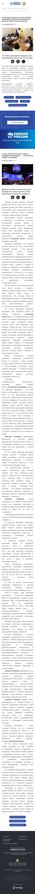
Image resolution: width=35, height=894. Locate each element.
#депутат (24, 101)
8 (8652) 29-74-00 (17, 850)
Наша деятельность (13, 8)
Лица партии (22, 836)
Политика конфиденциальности (17, 876)
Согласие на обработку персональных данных (17, 879)
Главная (4, 8)
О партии (6, 836)
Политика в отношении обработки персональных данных (17, 878)
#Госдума (9, 97)
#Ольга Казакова (11, 101)
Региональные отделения (7, 840)
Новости (23, 8)
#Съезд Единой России (17, 821)
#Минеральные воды (23, 97)
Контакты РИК (23, 839)
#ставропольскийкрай (17, 817)
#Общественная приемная (17, 105)
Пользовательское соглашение (17, 875)
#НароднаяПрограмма (17, 825)
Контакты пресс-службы (10, 843)
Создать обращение (17, 122)
